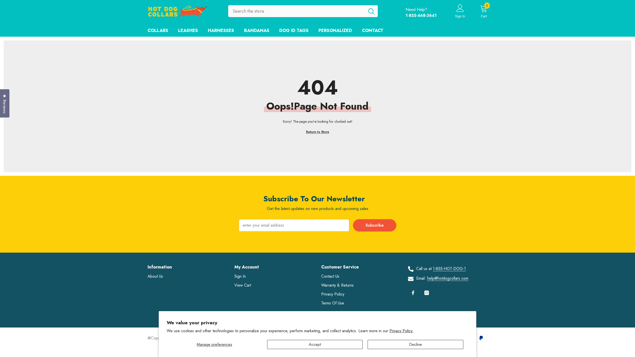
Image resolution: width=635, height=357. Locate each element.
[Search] (303, 11)
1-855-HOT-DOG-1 (449, 268)
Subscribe (375, 225)
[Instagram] (427, 293)
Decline (415, 344)
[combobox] (296, 11)
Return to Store (317, 132)
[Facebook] (413, 293)
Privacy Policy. (401, 331)
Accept (315, 344)
